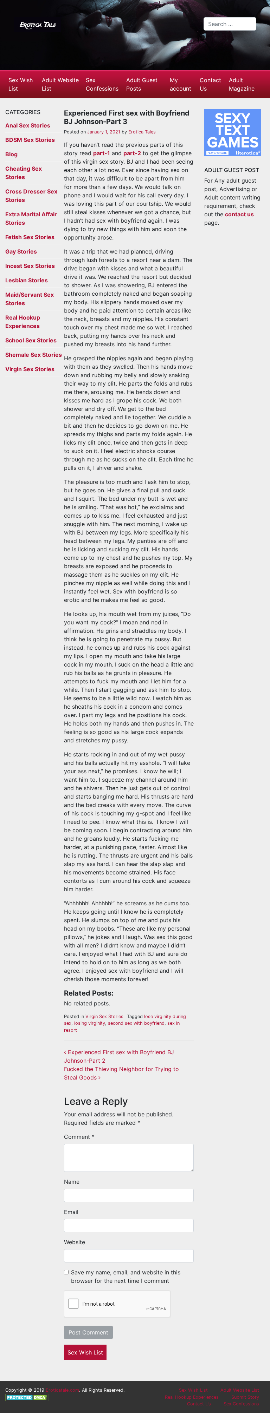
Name (71, 1181)
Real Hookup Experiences (192, 1397)
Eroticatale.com (62, 1390)
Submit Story (245, 1397)
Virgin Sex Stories (29, 369)
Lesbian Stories (26, 280)
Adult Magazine (242, 84)
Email (71, 1211)
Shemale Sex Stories (33, 354)
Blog (11, 154)
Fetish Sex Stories (29, 237)
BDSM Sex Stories (30, 139)
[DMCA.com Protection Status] (27, 1397)
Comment (79, 1136)
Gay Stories (21, 251)
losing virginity (89, 1023)
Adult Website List (60, 84)
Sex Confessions (102, 84)
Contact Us (210, 84)
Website (74, 1242)
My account (180, 84)
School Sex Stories (31, 340)
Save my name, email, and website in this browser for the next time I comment (125, 1276)
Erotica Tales (141, 131)
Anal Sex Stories (27, 125)
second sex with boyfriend (136, 1023)
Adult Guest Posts (142, 84)
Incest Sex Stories (30, 265)
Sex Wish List (20, 84)
